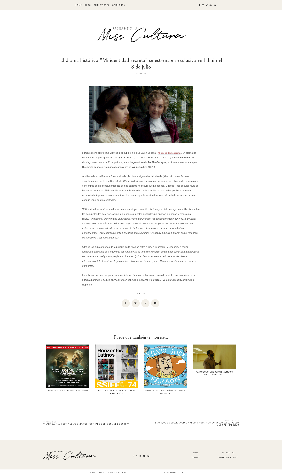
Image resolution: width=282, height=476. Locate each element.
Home (78, 5)
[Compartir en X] (136, 303)
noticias (141, 293)
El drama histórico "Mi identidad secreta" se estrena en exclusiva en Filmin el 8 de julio (141, 63)
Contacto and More (228, 457)
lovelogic (179, 473)
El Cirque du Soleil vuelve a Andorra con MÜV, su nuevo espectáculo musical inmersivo (197, 424)
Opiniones (118, 5)
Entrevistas (102, 5)
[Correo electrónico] (155, 303)
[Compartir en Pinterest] (145, 303)
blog (88, 5)
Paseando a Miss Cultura (114, 473)
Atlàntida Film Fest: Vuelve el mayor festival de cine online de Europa (86, 424)
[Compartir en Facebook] (126, 303)
